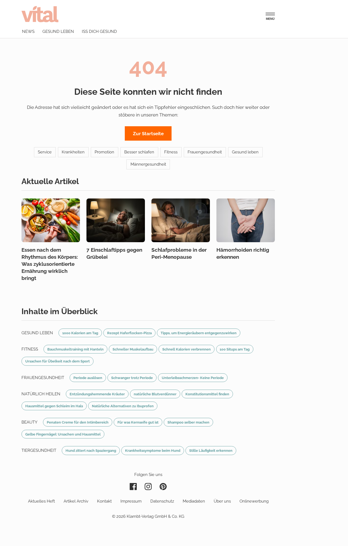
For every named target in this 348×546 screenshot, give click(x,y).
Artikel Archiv (76, 501)
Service (45, 152)
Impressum (131, 501)
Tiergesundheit (38, 450)
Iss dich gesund (99, 31)
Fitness (171, 152)
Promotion (104, 152)
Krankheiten (73, 152)
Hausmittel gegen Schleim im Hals (54, 406)
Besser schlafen (139, 152)
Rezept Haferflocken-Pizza (129, 333)
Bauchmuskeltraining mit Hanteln (75, 349)
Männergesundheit (148, 164)
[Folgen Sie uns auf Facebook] (133, 486)
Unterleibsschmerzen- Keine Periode (193, 377)
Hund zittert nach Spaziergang (91, 450)
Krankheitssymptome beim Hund (152, 450)
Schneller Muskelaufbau (133, 349)
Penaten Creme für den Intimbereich (77, 422)
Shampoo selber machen (188, 422)
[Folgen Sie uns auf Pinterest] (163, 486)
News (28, 31)
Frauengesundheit (205, 152)
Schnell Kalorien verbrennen (186, 349)
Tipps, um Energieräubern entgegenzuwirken (199, 333)
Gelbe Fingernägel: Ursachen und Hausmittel (63, 434)
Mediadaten (194, 501)
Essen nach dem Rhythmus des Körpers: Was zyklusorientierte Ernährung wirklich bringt (49, 264)
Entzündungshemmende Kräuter (97, 394)
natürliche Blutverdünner (155, 394)
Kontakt (104, 501)
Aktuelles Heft (41, 501)
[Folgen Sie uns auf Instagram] (148, 486)
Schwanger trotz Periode (132, 377)
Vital (39, 14)
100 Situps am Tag (235, 349)
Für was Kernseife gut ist (138, 422)
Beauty (29, 422)
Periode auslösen (87, 377)
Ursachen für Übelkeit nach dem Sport (57, 361)
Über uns (222, 501)
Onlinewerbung (254, 501)
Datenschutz (162, 501)
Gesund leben (58, 31)
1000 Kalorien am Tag (80, 333)
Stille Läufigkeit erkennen (210, 450)
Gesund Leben (37, 332)
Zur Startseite (148, 133)
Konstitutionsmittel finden (207, 394)
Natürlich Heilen (40, 394)
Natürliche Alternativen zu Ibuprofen (123, 406)
